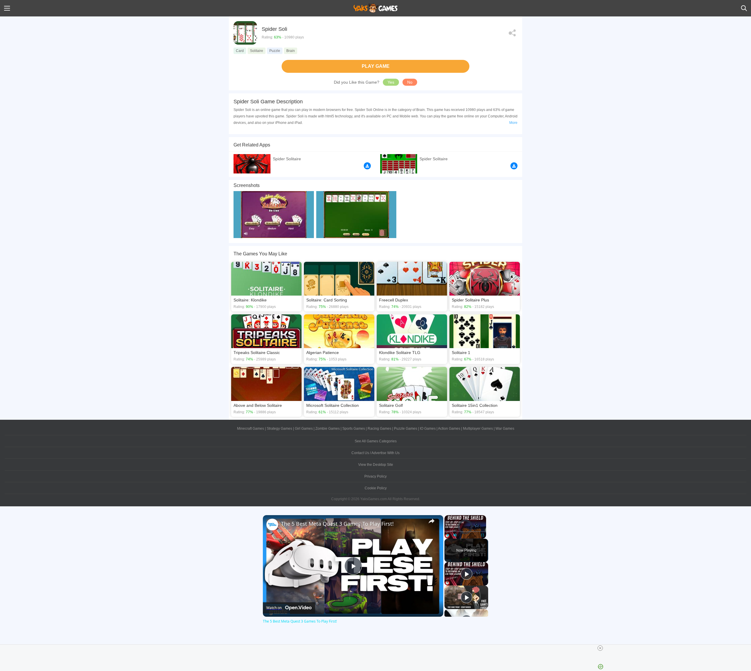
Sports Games (353, 428)
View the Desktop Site (375, 465)
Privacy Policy (375, 476)
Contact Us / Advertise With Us (375, 453)
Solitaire (256, 51)
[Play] (447, 535)
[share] (431, 521)
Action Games (449, 428)
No (409, 82)
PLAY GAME (376, 66)
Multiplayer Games (478, 428)
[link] (272, 524)
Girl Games (304, 428)
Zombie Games (327, 428)
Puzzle (274, 51)
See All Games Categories (376, 441)
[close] (600, 648)
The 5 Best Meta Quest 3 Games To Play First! (337, 523)
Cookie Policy (376, 488)
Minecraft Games (250, 428)
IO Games (428, 428)
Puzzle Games (405, 428)
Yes (391, 82)
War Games (504, 428)
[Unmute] (455, 535)
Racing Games (379, 428)
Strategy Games (279, 428)
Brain (290, 51)
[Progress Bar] (465, 531)
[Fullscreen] (482, 535)
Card (240, 51)
